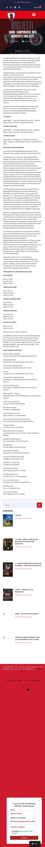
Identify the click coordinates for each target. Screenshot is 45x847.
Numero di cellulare (18, 818)
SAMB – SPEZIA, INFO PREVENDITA (27, 614)
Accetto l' (22, 832)
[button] (34, 15)
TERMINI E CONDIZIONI (31, 680)
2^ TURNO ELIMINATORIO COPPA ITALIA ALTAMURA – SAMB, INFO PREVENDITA (28, 564)
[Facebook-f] (7, 7)
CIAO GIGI (18, 515)
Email (12, 810)
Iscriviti (24, 838)
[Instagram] (11, 7)
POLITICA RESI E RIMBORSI (14, 680)
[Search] (39, 505)
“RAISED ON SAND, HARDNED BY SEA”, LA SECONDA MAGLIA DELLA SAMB (27, 638)
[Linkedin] (15, 7)
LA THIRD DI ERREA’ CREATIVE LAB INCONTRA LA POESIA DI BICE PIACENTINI (26, 541)
